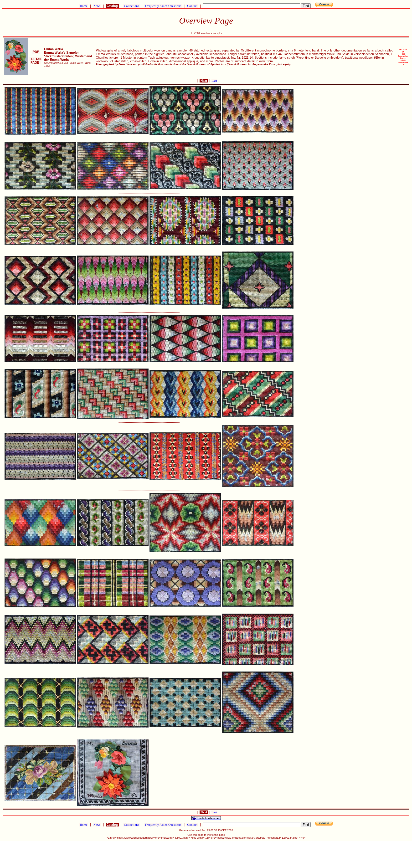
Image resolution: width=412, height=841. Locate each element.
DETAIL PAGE (35, 60)
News (97, 6)
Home (83, 6)
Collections (131, 6)
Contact (192, 6)
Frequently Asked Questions (163, 6)
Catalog (112, 6)
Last (214, 80)
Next (204, 80)
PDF (36, 52)
